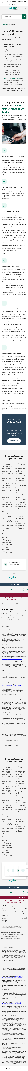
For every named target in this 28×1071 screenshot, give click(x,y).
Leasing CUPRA (6, 485)
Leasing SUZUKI (7, 502)
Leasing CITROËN (7, 483)
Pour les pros (5, 915)
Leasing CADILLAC (20, 499)
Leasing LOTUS (19, 470)
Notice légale (4, 615)
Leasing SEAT (19, 516)
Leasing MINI (6, 520)
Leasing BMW (7, 468)
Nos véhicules (11, 24)
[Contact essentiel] (22, 8)
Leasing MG (19, 473)
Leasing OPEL (6, 527)
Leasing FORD (7, 471)
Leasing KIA (19, 480)
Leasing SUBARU (7, 501)
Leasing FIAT (6, 487)
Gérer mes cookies (15, 619)
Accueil (5, 24)
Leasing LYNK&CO (20, 504)
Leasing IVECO (7, 544)
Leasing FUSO (6, 542)
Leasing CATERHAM (7, 482)
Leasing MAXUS (20, 471)
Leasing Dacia (20, 501)
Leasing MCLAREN (20, 508)
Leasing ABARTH (7, 506)
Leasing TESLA (6, 463)
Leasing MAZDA (20, 489)
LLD (3, 913)
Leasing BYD (19, 497)
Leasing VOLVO (7, 504)
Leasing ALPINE (20, 528)
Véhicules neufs (15, 910)
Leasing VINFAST (20, 523)
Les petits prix (15, 911)
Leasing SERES (19, 518)
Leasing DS (6, 470)
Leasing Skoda (7, 552)
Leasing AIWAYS (19, 527)
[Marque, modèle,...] (24, 16)
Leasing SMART (20, 475)
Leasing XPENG (19, 525)
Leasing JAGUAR (20, 463)
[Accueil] (14, 8)
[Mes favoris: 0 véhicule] (25, 8)
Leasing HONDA (20, 502)
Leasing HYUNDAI (7, 473)
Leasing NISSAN (7, 525)
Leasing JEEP (19, 478)
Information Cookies (6, 619)
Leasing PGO (19, 494)
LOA (2, 912)
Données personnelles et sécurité (15, 615)
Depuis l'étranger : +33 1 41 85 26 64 (14, 597)
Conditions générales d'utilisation (9, 617)
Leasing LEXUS (20, 468)
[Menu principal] (2, 8)
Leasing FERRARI (6, 540)
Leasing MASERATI (20, 506)
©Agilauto (3, 613)
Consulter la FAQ (14, 440)
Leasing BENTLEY (7, 466)
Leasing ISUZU (6, 490)
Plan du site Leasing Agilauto (13, 613)
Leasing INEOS (6, 489)
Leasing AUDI (6, 464)
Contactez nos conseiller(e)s (12, 78)
